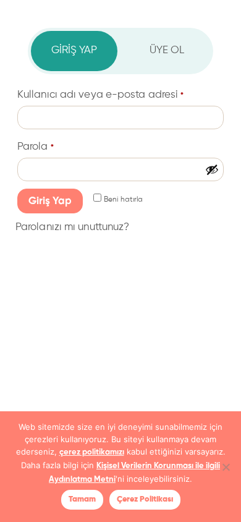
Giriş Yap (50, 201)
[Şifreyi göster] (212, 169)
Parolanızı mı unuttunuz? (72, 227)
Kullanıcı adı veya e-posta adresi (100, 95)
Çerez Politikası (145, 499)
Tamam (82, 499)
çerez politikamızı (91, 452)
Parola (35, 147)
